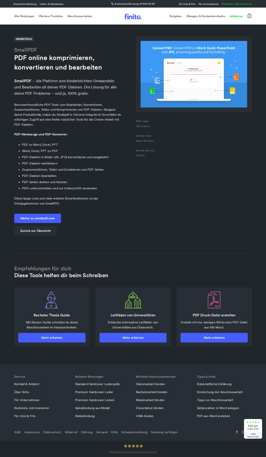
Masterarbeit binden (150, 400)
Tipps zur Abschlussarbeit (215, 400)
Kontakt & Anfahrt (26, 384)
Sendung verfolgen (164, 432)
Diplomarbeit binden (150, 384)
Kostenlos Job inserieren (31, 408)
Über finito (21, 392)
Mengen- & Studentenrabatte (206, 16)
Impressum (32, 432)
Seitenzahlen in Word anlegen (218, 408)
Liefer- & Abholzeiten (51, 3)
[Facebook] (237, 432)
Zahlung (86, 432)
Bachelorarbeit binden (151, 392)
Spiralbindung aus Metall (92, 408)
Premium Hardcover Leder (94, 392)
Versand (101, 432)
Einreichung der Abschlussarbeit (220, 392)
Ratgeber (176, 16)
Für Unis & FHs (187, 3)
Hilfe (114, 432)
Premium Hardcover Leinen (95, 400)
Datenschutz (52, 432)
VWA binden (145, 416)
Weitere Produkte (51, 16)
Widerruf (71, 432)
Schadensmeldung (134, 432)
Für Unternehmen (208, 3)
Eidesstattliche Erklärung (214, 384)
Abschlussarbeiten (79, 16)
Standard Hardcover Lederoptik (97, 384)
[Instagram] (243, 432)
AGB (17, 432)
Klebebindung (85, 416)
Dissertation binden (149, 408)
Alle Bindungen (24, 16)
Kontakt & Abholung (25, 3)
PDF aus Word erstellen (213, 416)
